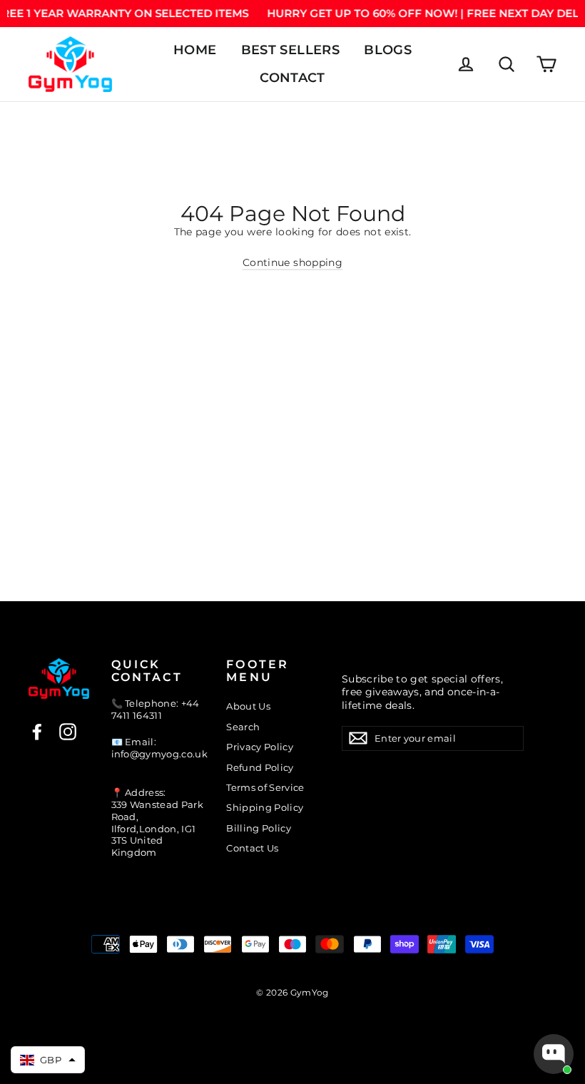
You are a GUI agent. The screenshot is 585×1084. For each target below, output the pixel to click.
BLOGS (388, 50)
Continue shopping (292, 262)
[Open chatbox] (554, 1054)
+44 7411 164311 (155, 709)
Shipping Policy (264, 807)
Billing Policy (258, 828)
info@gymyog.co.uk (159, 754)
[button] (47, 1060)
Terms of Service (265, 787)
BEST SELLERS (290, 50)
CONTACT (292, 78)
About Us (248, 706)
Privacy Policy (259, 746)
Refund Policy (260, 767)
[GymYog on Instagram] (67, 731)
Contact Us (252, 848)
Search (243, 726)
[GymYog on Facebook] (37, 731)
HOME (194, 50)
